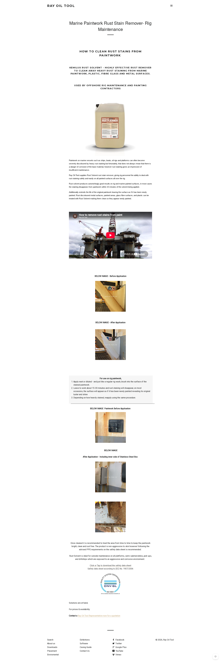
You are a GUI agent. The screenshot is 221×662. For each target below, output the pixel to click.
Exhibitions (85, 640)
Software (84, 643)
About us (51, 643)
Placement (52, 651)
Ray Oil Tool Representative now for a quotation (99, 615)
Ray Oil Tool (61, 6)
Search (50, 640)
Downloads (52, 647)
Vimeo (118, 654)
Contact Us (85, 651)
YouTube (119, 651)
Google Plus (120, 647)
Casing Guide (86, 647)
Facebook (119, 640)
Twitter (118, 643)
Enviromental (53, 654)
